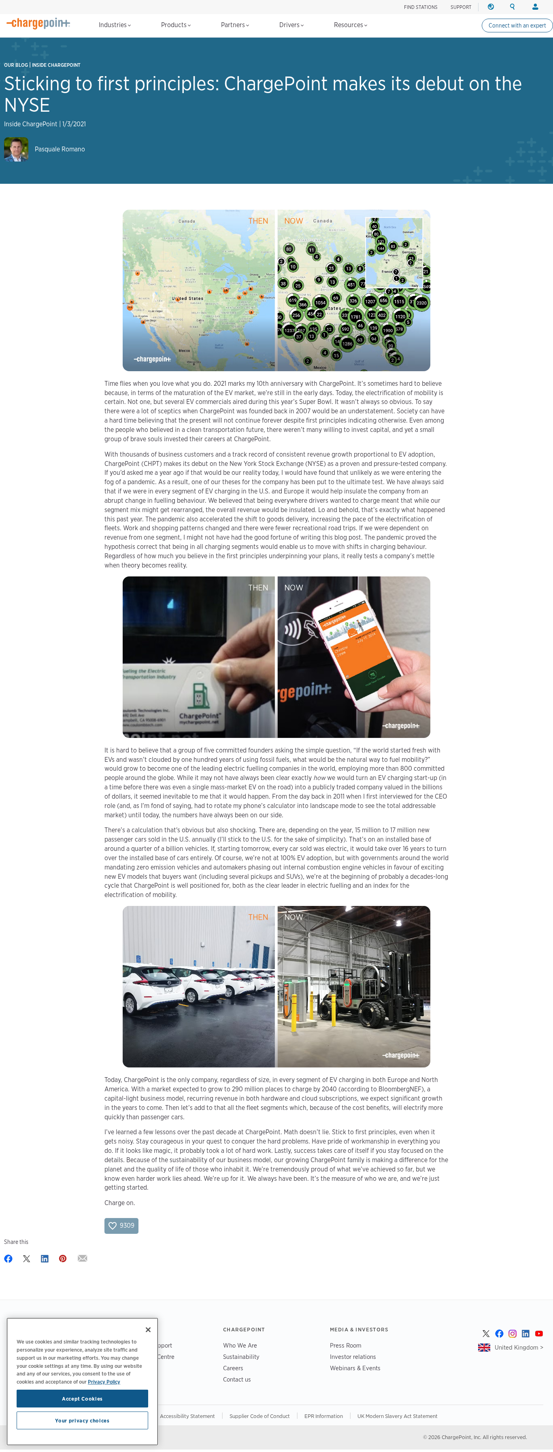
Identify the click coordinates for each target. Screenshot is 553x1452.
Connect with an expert (517, 25)
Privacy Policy (104, 1381)
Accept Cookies (82, 1398)
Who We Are (240, 1345)
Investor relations (353, 1357)
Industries (113, 25)
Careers (233, 1368)
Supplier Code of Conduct (260, 1416)
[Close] (148, 1330)
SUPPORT (461, 7)
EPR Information (323, 1416)
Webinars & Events (355, 1368)
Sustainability (241, 1357)
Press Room (346, 1345)
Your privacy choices (82, 1420)
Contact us (237, 1379)
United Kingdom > (519, 1347)
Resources (349, 25)
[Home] (38, 23)
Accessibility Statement (187, 1416)
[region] (82, 1382)
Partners (234, 25)
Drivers (290, 25)
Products (174, 25)
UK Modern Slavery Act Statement (397, 1416)
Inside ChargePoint (56, 65)
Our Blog (16, 65)
